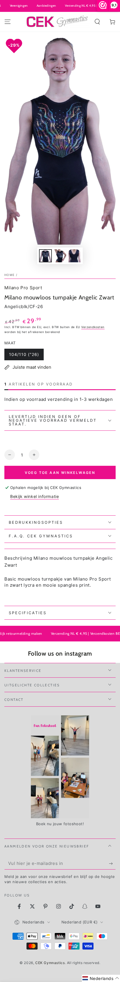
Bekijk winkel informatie (34, 496)
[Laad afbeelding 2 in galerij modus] (60, 255)
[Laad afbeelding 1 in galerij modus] (45, 255)
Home (9, 275)
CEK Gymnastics (50, 963)
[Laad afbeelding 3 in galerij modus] (74, 255)
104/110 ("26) (24, 354)
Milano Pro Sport (23, 287)
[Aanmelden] (112, 863)
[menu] (7, 22)
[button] (97, 22)
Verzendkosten (93, 327)
